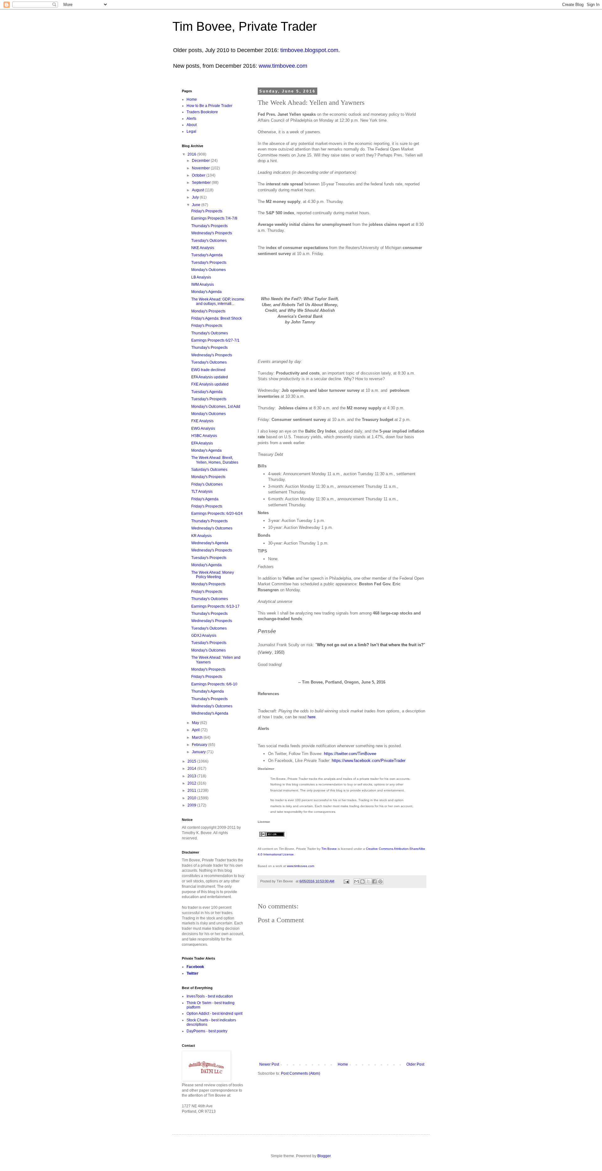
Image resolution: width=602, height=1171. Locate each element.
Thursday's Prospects (209, 226)
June (196, 205)
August (198, 190)
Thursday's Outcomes (209, 333)
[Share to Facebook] (374, 881)
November (201, 168)
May (196, 723)
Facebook (195, 967)
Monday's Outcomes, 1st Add (215, 406)
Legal (191, 131)
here (311, 717)
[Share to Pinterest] (380, 881)
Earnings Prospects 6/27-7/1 (215, 340)
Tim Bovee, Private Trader (244, 26)
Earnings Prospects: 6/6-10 (214, 684)
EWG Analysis (203, 428)
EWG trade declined (208, 370)
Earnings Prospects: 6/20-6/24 (217, 513)
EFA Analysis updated (209, 377)
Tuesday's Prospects (208, 262)
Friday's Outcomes (207, 484)
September (202, 182)
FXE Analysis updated (210, 384)
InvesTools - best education (210, 996)
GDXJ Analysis (203, 635)
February (200, 745)
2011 (192, 790)
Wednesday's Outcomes (211, 528)
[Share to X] (368, 881)
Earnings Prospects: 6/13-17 (215, 606)
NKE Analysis (202, 248)
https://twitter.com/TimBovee (350, 753)
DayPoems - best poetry (207, 1031)
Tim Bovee (329, 848)
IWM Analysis (202, 284)
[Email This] (356, 881)
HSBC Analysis (204, 436)
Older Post (415, 1064)
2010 (192, 798)
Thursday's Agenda (207, 691)
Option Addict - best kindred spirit (214, 1013)
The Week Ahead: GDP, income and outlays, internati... (217, 301)
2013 (192, 776)
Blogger (323, 1156)
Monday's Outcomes (208, 270)
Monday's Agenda (206, 292)
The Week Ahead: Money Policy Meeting (212, 574)
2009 (192, 805)
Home (343, 1064)
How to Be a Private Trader (209, 106)
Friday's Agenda (205, 499)
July (196, 197)
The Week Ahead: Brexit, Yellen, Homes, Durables (214, 459)
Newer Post (269, 1064)
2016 (192, 154)
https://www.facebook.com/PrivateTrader (368, 760)
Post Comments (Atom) (300, 1073)
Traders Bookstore (202, 112)
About (192, 125)
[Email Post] (346, 881)
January (199, 752)
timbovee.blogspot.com (309, 50)
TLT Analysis (202, 491)
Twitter (192, 973)
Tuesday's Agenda (207, 255)
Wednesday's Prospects (211, 233)
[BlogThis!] (362, 881)
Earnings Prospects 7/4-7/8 (214, 218)
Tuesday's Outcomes (209, 240)
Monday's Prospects (208, 311)
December (201, 160)
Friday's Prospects (206, 211)
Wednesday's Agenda (209, 543)
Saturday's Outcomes (209, 469)
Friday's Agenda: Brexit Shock (216, 318)
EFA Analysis (202, 443)
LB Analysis (201, 277)
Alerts (191, 118)
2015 (192, 761)
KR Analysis (201, 536)
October (199, 175)
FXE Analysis (202, 421)
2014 (192, 768)
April (196, 730)
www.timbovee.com (283, 66)
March (197, 737)
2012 (192, 783)
